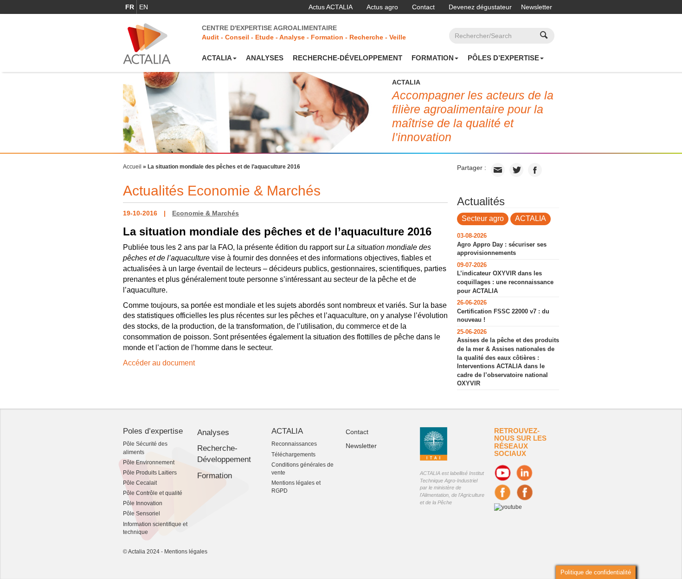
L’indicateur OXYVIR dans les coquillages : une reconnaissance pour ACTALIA (505, 282)
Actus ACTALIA (331, 7)
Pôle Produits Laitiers (150, 472)
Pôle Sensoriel (141, 513)
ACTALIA (217, 58)
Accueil (132, 166)
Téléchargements (293, 454)
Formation (433, 58)
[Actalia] (147, 43)
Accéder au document (159, 363)
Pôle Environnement (148, 462)
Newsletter (536, 7)
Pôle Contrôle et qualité (152, 493)
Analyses (264, 58)
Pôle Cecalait (140, 483)
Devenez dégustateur (480, 7)
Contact (423, 7)
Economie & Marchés (205, 213)
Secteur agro (483, 218)
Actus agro (382, 7)
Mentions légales (185, 551)
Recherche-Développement (347, 58)
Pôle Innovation (142, 503)
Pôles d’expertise (503, 58)
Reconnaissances (294, 444)
